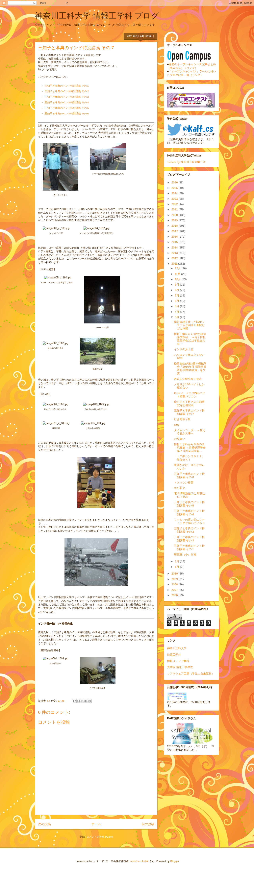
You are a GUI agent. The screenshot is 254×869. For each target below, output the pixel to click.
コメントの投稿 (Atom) (99, 836)
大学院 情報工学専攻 (180, 667)
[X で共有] (82, 701)
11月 (178, 273)
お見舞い (179, 438)
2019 (175, 220)
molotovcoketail (139, 861)
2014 (175, 247)
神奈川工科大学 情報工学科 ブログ (97, 15)
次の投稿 (44, 824)
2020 (175, 215)
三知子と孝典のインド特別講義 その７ (189, 412)
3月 (177, 317)
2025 (175, 187)
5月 (177, 306)
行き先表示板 (182, 419)
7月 (177, 295)
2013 (175, 252)
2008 (175, 584)
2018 (175, 225)
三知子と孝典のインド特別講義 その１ (67, 85)
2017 (175, 231)
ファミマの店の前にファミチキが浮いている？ (189, 521)
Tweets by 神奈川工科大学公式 (186, 162)
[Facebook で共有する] (86, 701)
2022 (175, 204)
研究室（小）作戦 (185, 554)
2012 (175, 258)
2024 (175, 193)
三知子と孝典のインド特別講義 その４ (67, 102)
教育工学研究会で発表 (188, 378)
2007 (175, 589)
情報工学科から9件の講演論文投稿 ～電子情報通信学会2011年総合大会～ (190, 338)
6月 (177, 300)
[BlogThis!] (78, 701)
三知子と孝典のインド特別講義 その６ (67, 113)
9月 (177, 284)
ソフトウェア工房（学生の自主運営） (190, 673)
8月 (177, 290)
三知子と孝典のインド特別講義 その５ (67, 107)
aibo (176, 424)
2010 (175, 573)
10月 (178, 279)
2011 (174, 263)
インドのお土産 (183, 349)
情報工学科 (174, 654)
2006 (175, 595)
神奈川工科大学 (177, 648)
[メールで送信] (75, 701)
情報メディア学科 (178, 661)
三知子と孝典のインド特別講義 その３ (67, 96)
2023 (175, 198)
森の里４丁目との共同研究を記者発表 (189, 403)
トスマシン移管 (183, 482)
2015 (175, 242)
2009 (175, 579)
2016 (175, 236)
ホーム (96, 824)
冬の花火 (179, 487)
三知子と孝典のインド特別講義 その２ (67, 91)
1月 (177, 566)
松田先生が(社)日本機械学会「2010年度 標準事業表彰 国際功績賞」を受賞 (190, 368)
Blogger (174, 861)
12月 (178, 268)
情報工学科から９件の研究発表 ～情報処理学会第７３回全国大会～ (190, 448)
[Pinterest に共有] (90, 701)
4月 (177, 311)
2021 (175, 209)
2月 (177, 561)
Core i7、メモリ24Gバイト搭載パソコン (189, 394)
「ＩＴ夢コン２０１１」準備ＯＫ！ (189, 458)
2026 (175, 182)
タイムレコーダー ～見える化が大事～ (189, 432)
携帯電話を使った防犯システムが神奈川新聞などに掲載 (189, 325)
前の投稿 (148, 824)
